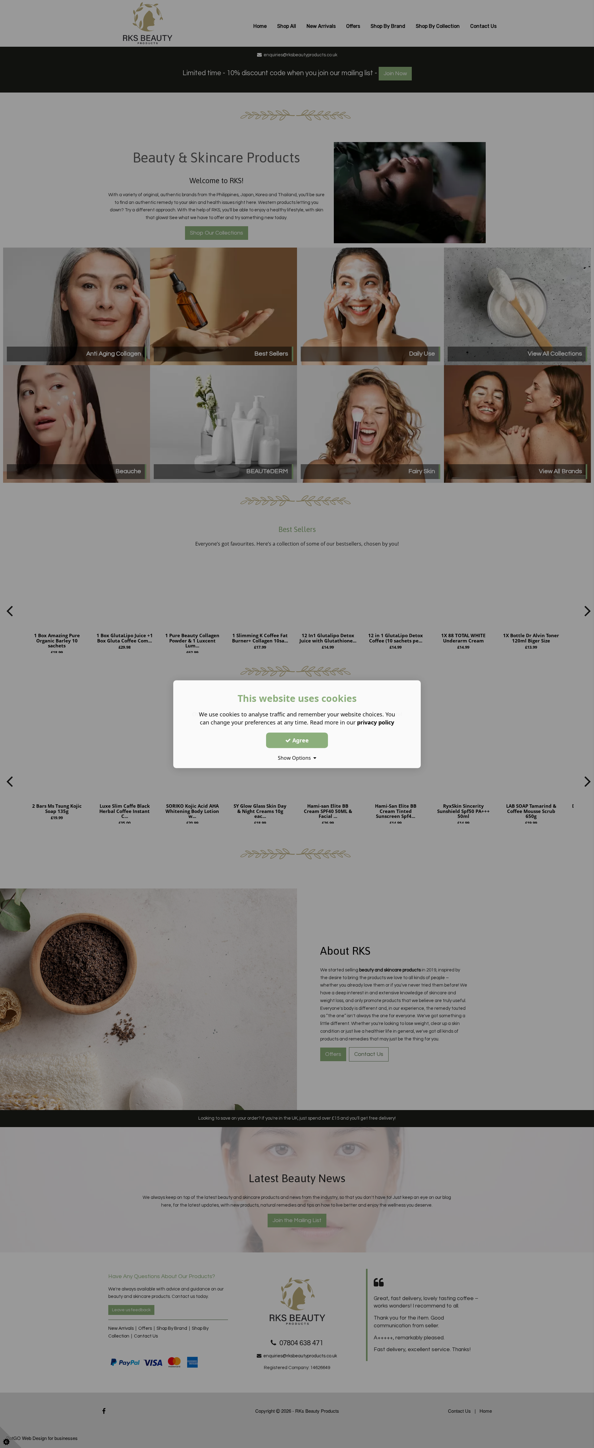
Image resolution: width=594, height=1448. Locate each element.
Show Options (295, 757)
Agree (300, 740)
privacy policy (375, 722)
